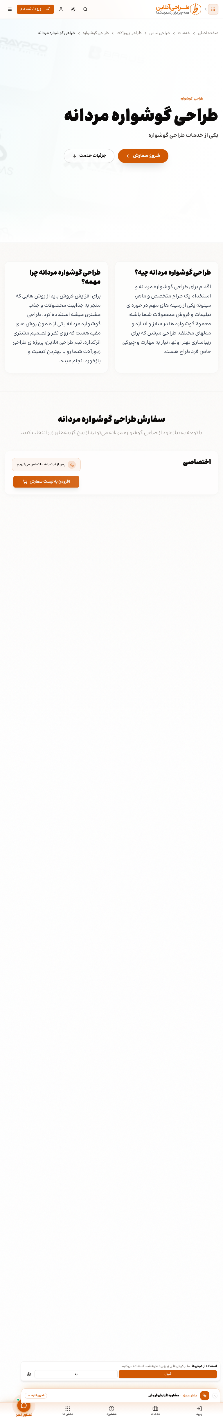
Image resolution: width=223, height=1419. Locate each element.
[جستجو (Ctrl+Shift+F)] (85, 9)
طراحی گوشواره (96, 33)
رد (76, 1374)
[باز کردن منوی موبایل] (10, 9)
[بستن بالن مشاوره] (214, 1395)
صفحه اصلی (208, 33)
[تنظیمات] (28, 1374)
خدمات (184, 33)
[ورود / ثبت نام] (61, 9)
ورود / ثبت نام (30, 9)
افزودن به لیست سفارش (50, 482)
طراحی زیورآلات (129, 33)
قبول (167, 1374)
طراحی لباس (159, 33)
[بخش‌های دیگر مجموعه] (213, 9)
